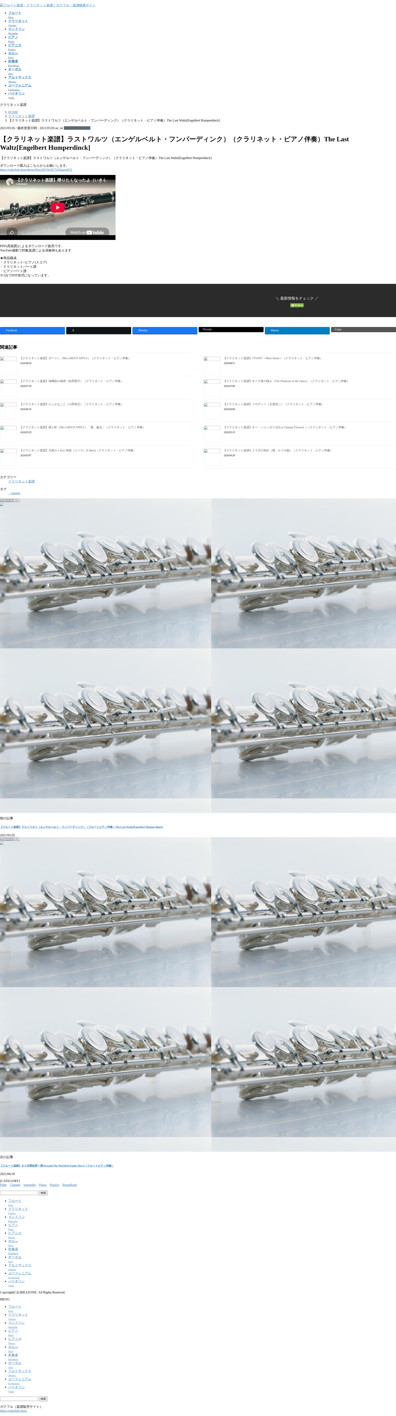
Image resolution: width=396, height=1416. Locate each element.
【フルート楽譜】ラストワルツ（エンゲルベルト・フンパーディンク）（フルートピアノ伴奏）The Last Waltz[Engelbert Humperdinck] (81, 826)
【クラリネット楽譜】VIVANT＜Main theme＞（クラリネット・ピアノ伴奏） (273, 358)
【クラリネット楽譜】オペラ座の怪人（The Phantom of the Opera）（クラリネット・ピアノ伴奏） (286, 381)
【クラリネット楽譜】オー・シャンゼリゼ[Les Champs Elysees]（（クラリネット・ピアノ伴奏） (285, 427)
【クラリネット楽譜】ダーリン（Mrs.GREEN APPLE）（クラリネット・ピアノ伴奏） (75, 358)
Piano (42, 1185)
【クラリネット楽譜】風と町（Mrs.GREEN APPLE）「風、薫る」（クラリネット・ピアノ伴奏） (82, 427)
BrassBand (69, 1185)
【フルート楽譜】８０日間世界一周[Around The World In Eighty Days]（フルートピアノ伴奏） (57, 1165)
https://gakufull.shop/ (13, 1410)
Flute (3, 1185)
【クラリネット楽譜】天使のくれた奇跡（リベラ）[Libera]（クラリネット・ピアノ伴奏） (78, 450)
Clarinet (15, 1185)
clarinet (15, 493)
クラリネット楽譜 (77, 128)
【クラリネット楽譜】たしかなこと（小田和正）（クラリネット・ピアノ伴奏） (72, 404)
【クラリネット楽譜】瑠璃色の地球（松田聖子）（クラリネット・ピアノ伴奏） (72, 381)
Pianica (54, 1185)
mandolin (30, 1185)
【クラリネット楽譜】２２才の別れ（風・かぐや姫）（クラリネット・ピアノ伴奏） (278, 450)
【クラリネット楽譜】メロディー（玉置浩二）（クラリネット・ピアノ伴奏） (273, 404)
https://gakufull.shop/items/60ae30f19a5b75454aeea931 (36, 169)
